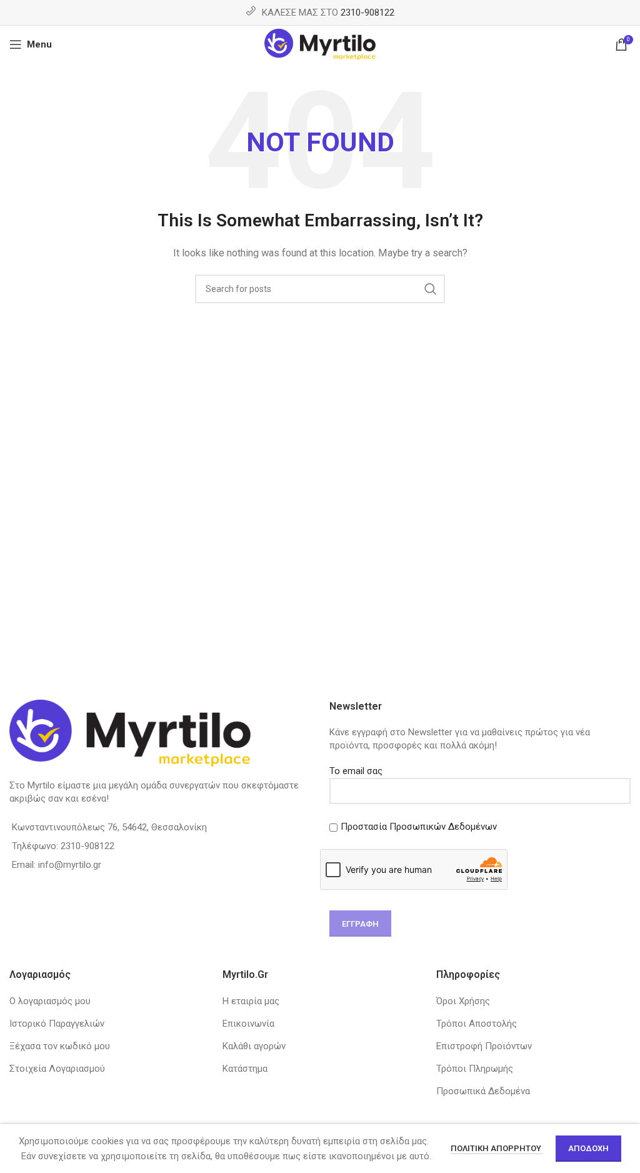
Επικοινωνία (248, 1023)
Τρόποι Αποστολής (476, 1023)
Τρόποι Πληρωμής (474, 1068)
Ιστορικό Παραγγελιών (56, 1023)
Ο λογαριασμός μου (50, 1001)
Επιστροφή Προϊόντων (484, 1046)
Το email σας (355, 771)
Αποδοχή (588, 1148)
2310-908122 (367, 12)
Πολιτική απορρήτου (497, 1148)
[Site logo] (320, 43)
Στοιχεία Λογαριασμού (57, 1068)
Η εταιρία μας (250, 1001)
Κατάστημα (245, 1068)
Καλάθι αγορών (254, 1046)
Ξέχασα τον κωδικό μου (59, 1046)
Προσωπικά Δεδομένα (483, 1091)
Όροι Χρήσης (463, 1001)
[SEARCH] (430, 288)
